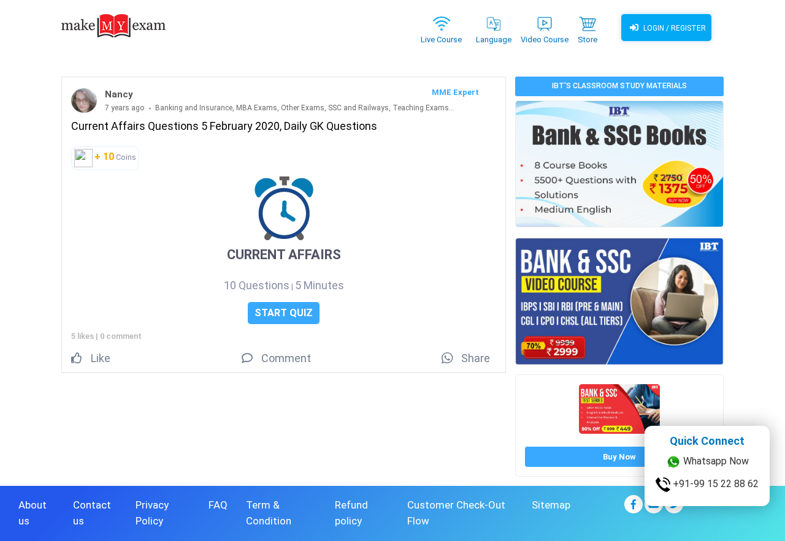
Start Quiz (284, 313)
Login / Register (673, 28)
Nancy (119, 94)
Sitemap (551, 505)
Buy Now (619, 456)
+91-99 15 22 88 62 (714, 484)
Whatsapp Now (715, 461)
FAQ (218, 505)
